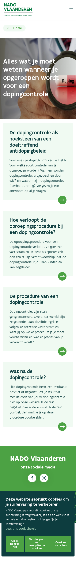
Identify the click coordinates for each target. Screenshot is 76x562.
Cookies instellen (60, 544)
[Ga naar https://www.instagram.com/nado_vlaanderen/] (44, 478)
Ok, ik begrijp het (14, 544)
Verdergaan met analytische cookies (37, 544)
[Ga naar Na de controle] (38, 394)
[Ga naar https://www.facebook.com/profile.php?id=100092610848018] (32, 478)
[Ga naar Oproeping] (38, 243)
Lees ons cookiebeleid (21, 529)
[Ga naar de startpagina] (18, 11)
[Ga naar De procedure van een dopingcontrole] (38, 319)
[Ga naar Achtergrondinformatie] (38, 161)
